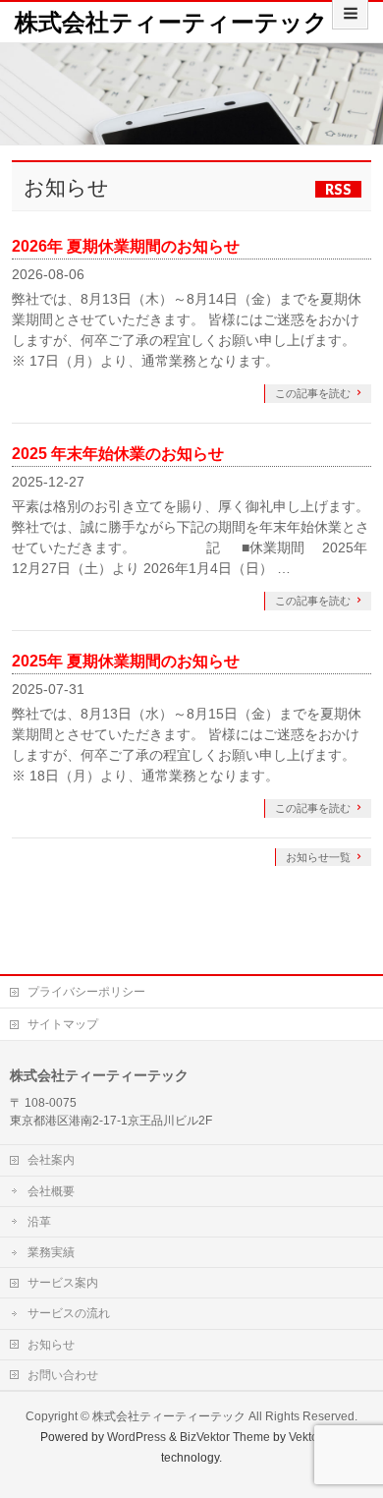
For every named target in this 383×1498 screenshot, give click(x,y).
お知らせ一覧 (318, 857)
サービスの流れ (68, 1313)
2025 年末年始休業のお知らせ (118, 453)
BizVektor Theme (225, 1437)
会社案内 (51, 1160)
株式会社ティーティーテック (171, 22)
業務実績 (51, 1252)
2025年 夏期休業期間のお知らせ (126, 661)
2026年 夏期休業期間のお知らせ (126, 246)
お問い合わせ (62, 1375)
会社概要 (51, 1191)
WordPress (136, 1437)
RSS (338, 189)
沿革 (39, 1222)
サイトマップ (62, 1024)
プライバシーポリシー (86, 992)
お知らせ (51, 1345)
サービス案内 (62, 1283)
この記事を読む (313, 393)
